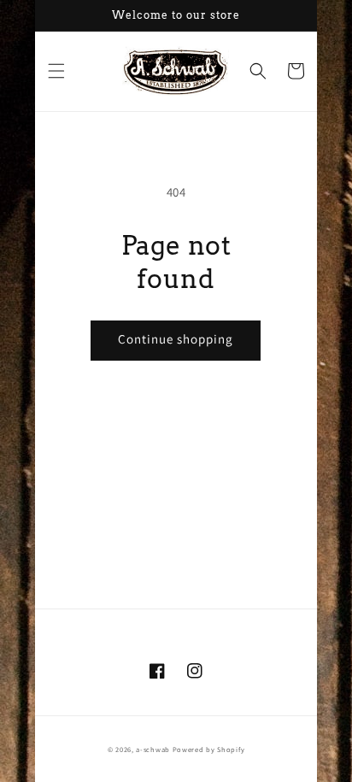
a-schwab (153, 749)
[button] (56, 71)
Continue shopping (175, 339)
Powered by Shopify (209, 749)
